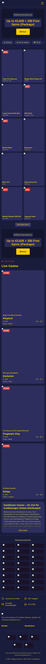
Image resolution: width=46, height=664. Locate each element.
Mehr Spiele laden (23, 224)
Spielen (13, 61)
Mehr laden (23, 530)
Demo (13, 65)
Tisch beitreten (24, 291)
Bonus (23, 32)
